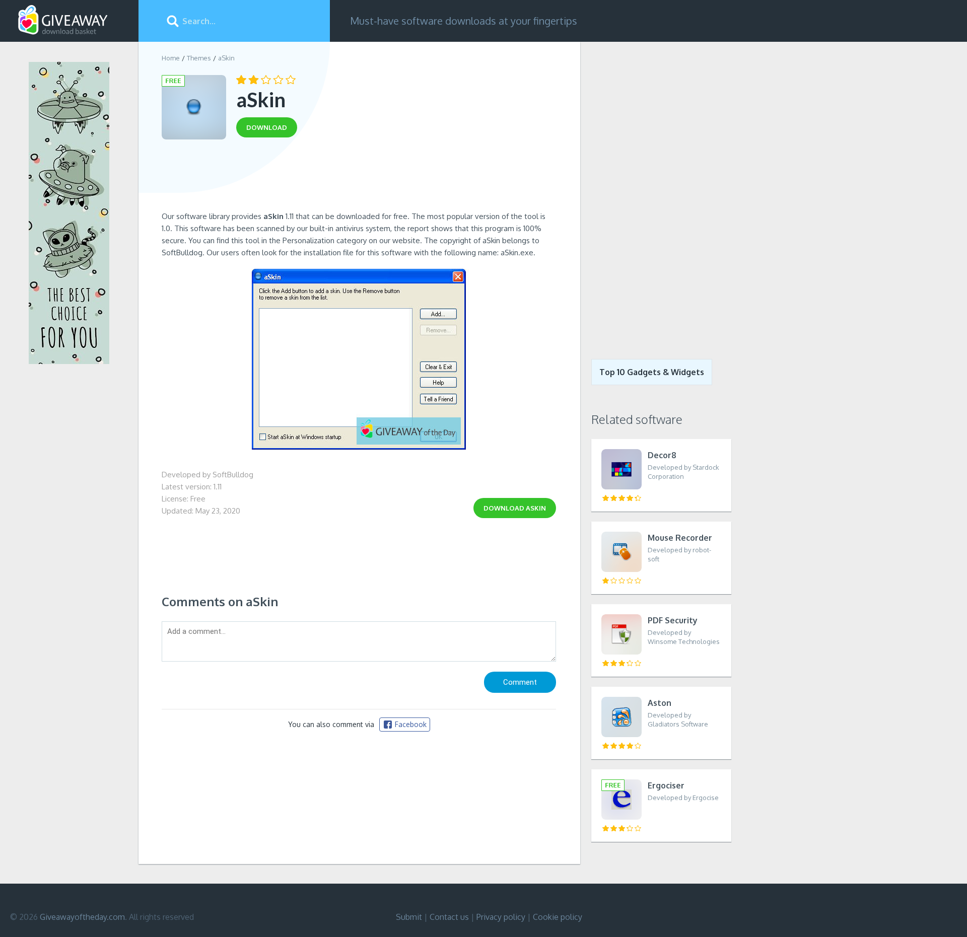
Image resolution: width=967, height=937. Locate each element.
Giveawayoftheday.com (82, 917)
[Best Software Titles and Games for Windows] (655, 193)
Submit (409, 917)
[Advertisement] (359, 177)
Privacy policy (500, 917)
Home (171, 58)
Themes (199, 58)
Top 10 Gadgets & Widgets (651, 372)
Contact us (449, 917)
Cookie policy (557, 917)
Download (515, 508)
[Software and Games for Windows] (63, 20)
